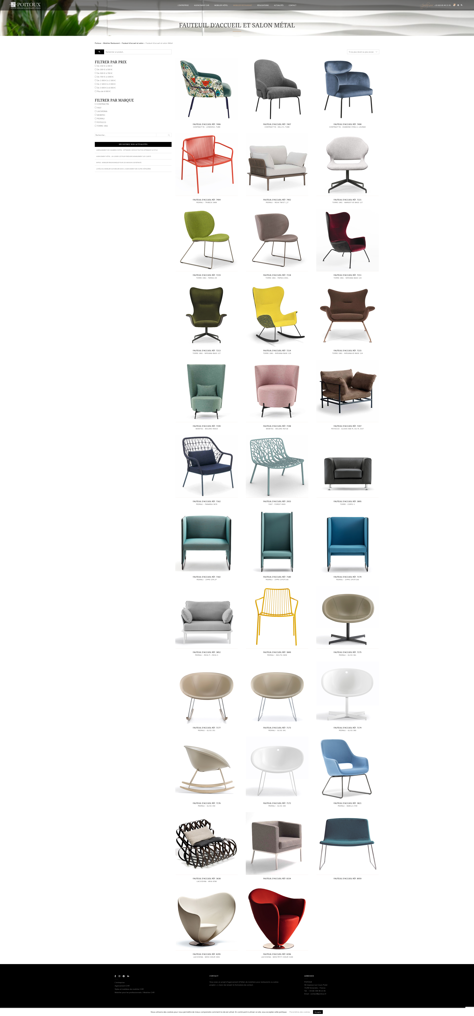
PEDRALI (101, 118)
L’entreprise (120, 982)
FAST (99, 107)
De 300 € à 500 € (104, 69)
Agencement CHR (122, 985)
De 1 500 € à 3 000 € (106, 84)
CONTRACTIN (103, 103)
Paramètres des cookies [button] (299, 1012)
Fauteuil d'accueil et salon (133, 43)
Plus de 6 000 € (104, 91)
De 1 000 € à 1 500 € (106, 80)
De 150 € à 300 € (104, 65)
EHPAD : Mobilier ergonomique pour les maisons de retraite (118, 162)
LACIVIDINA (102, 111)
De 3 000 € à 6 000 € (106, 87)
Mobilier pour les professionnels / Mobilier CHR (134, 992)
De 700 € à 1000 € (105, 76)
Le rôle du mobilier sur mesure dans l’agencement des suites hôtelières (123, 169)
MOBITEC (101, 114)
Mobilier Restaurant (111, 43)
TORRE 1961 (102, 125)
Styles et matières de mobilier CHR (129, 989)
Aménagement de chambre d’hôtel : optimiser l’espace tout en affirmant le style (127, 150)
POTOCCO (101, 122)
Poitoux (98, 43)
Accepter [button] (318, 1012)
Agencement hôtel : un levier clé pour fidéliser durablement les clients (123, 156)
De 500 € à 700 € (104, 73)
